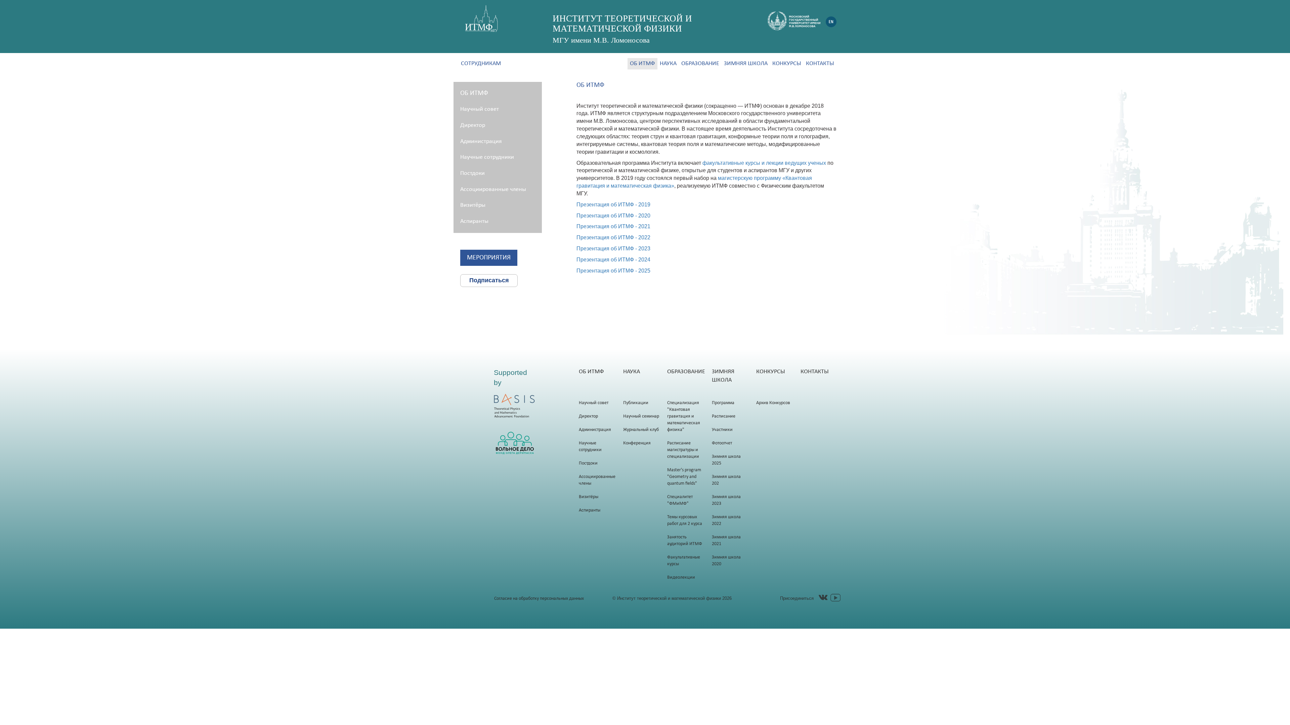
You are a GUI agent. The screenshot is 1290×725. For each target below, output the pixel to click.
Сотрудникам (481, 63)
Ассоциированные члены (493, 189)
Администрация (481, 141)
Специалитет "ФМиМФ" (680, 500)
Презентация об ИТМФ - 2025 (613, 271)
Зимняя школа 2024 (726, 480)
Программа (723, 402)
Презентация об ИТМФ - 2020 (613, 216)
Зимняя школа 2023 (726, 500)
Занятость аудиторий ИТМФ (684, 540)
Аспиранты (474, 221)
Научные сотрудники (487, 157)
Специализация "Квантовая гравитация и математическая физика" (683, 416)
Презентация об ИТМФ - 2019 (613, 204)
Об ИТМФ (642, 63)
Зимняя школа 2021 (726, 540)
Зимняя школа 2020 (726, 561)
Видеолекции (681, 577)
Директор (472, 125)
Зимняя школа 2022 (726, 520)
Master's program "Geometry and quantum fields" (684, 477)
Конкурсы (786, 63)
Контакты (820, 63)
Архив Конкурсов (773, 402)
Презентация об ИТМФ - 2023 (613, 248)
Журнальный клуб (641, 429)
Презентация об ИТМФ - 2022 (613, 237)
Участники (722, 429)
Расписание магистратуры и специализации (683, 450)
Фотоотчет (722, 443)
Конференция (637, 443)
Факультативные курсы (683, 561)
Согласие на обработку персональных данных (539, 598)
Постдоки (472, 173)
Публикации (635, 402)
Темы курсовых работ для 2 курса (684, 520)
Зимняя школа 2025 (726, 460)
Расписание (723, 416)
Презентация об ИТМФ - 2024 (613, 259)
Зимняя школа (746, 63)
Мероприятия (489, 257)
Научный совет (479, 109)
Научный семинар (641, 416)
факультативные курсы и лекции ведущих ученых (764, 163)
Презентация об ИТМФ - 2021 (613, 226)
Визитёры (472, 205)
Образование (700, 63)
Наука (668, 63)
